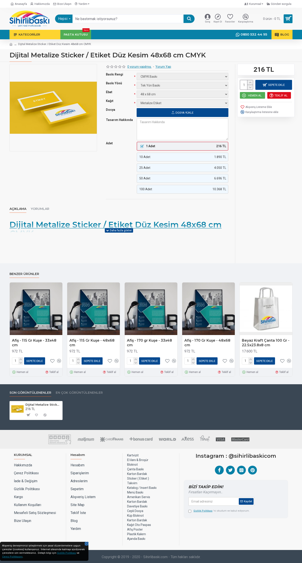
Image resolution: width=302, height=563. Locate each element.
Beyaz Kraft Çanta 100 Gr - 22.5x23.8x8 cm (265, 342)
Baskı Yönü (114, 83)
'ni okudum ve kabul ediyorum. (221, 510)
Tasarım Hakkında (119, 119)
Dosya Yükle (184, 112)
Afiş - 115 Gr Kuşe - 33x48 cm (34, 342)
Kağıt (109, 100)
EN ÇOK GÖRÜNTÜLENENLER (79, 393)
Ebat (109, 92)
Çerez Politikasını (12, 556)
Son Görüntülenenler (30, 393)
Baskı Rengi (114, 74)
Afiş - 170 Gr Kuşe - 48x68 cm (207, 342)
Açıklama (18, 209)
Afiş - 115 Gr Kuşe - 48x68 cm (92, 342)
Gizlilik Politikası (66, 553)
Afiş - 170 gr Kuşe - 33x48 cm (149, 342)
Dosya (110, 109)
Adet (109, 143)
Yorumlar (40, 209)
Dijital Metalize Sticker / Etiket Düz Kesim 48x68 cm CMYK (43, 404)
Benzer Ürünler (24, 274)
